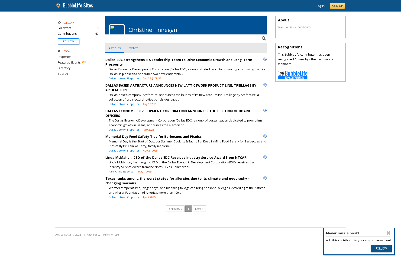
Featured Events (69, 62)
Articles (115, 48)
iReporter (64, 56)
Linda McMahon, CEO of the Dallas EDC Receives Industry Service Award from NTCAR (175, 157)
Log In (321, 6)
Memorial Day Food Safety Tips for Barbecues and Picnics (153, 136)
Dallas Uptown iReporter (124, 78)
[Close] (388, 233)
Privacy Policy (92, 234)
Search (63, 73)
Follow (68, 41)
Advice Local (63, 234)
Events (133, 48)
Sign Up (337, 6)
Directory (64, 68)
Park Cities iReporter (122, 171)
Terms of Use (111, 234)
